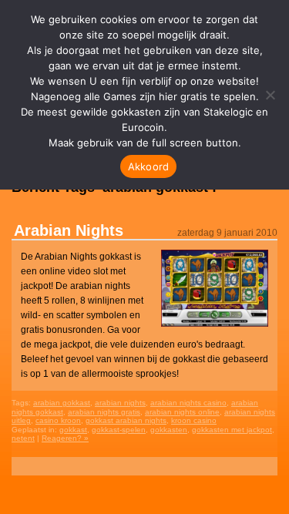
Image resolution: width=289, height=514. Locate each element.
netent (23, 438)
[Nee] (269, 94)
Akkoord (149, 166)
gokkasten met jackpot (232, 429)
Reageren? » (65, 438)
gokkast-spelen (119, 429)
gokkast (73, 429)
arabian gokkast (61, 402)
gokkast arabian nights (126, 420)
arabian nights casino (188, 402)
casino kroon (58, 420)
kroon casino (194, 420)
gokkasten (168, 429)
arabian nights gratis (104, 412)
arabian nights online (182, 412)
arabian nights (120, 402)
